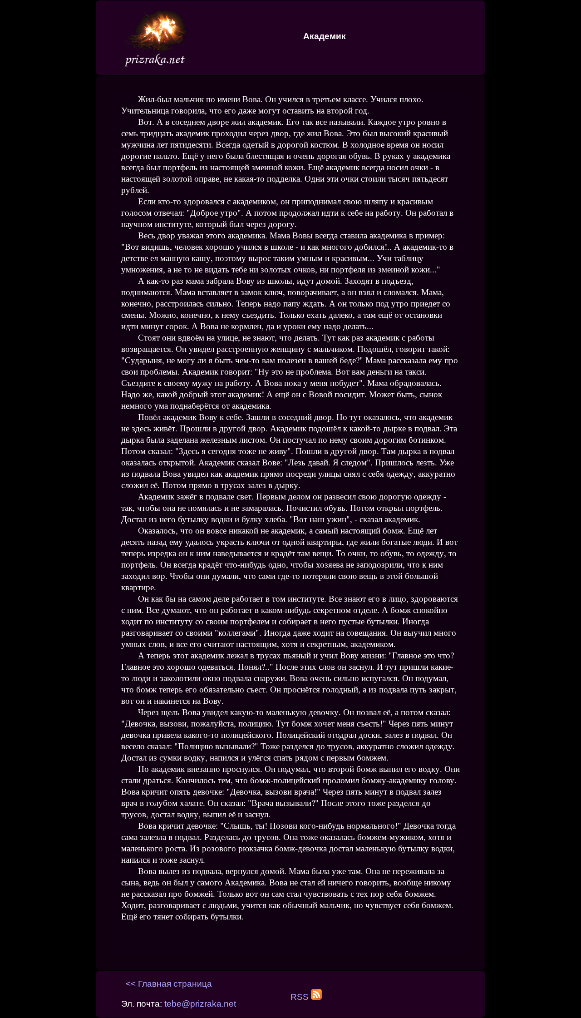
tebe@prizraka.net (200, 1003)
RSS (300, 997)
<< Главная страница (169, 983)
